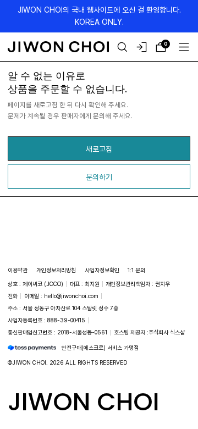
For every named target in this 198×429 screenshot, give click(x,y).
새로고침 (99, 149)
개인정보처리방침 (56, 270)
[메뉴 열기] (184, 47)
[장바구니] (161, 47)
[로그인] (141, 47)
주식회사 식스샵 (166, 332)
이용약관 (18, 270)
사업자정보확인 (102, 270)
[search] (122, 47)
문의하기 (99, 177)
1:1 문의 (136, 270)
